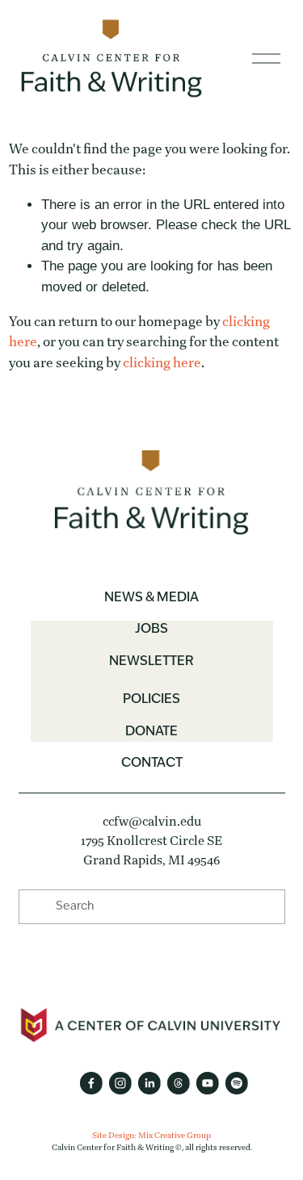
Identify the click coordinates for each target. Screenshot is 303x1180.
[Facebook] (90, 1083)
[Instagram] (119, 1083)
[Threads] (177, 1083)
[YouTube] (207, 1083)
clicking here (162, 362)
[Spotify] (236, 1083)
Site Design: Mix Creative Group (151, 1135)
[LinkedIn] (148, 1083)
